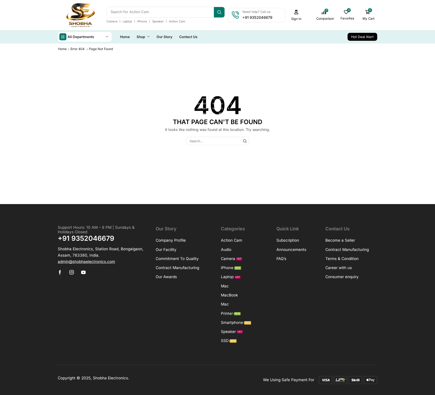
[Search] (219, 12)
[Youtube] (83, 272)
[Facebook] (60, 272)
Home (62, 49)
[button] (296, 15)
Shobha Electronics (110, 378)
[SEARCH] (245, 141)
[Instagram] (71, 272)
